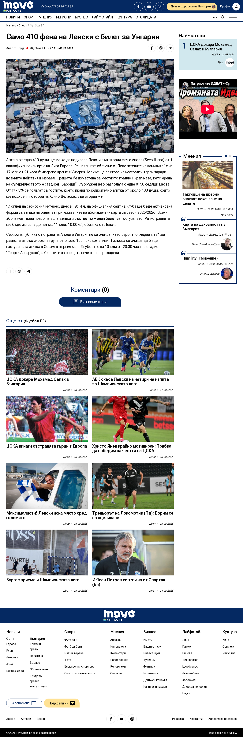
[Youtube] (149, 6)
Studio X (232, 732)
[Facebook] (138, 6)
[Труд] (119, 615)
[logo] (18, 6)
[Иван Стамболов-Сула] (227, 244)
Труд (20, 48)
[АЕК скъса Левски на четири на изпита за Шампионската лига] (133, 352)
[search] (223, 17)
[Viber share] (161, 48)
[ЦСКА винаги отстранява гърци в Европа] (47, 419)
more (213, 17)
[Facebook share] (151, 48)
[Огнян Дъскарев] (227, 274)
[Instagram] (159, 6)
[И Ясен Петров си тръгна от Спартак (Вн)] (133, 552)
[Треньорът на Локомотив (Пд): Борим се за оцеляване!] (133, 486)
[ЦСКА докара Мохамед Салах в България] (47, 352)
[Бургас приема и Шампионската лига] (47, 552)
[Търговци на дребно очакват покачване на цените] (207, 175)
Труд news (226, 214)
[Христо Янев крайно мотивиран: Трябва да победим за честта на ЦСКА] (133, 419)
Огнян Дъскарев (209, 273)
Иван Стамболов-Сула (205, 244)
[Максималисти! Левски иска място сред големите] (47, 486)
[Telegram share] (170, 48)
